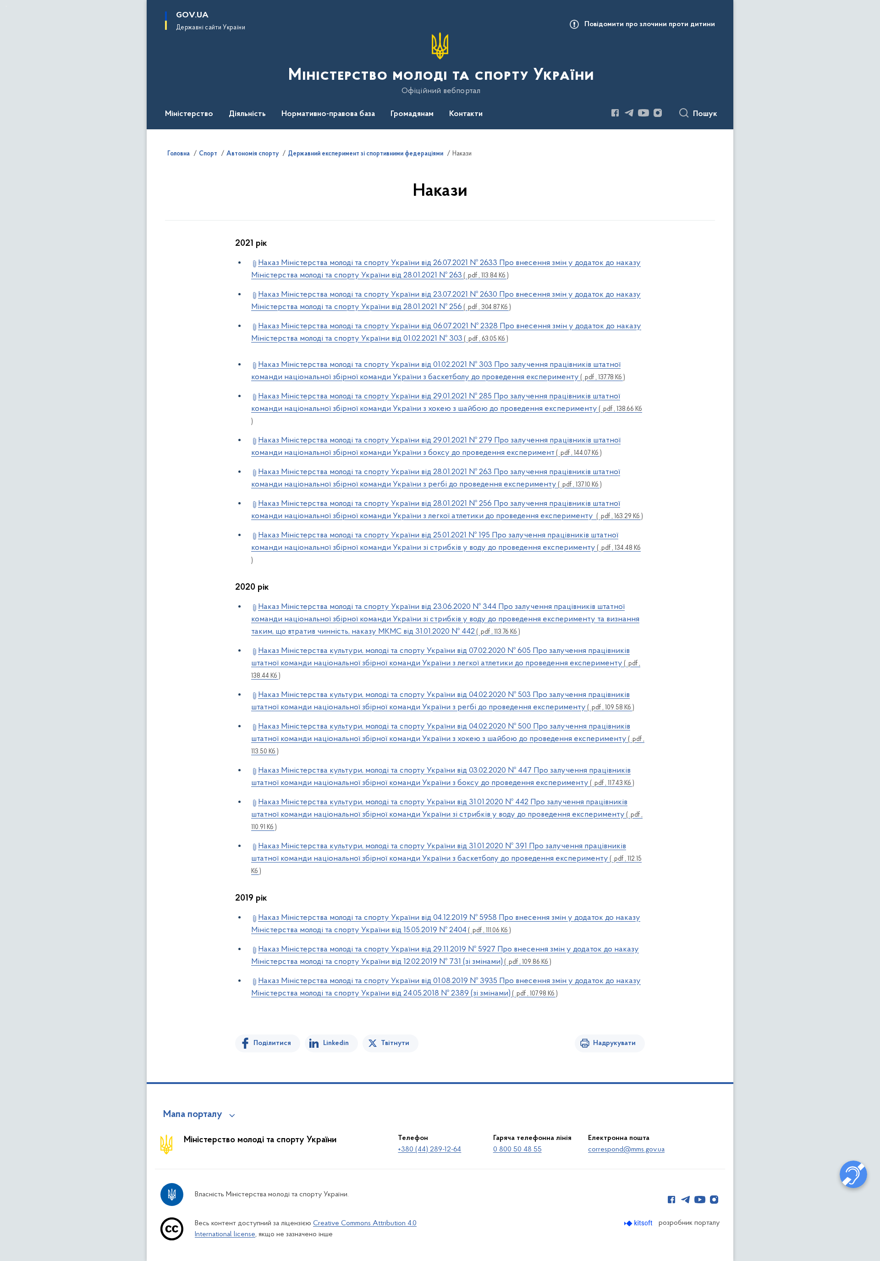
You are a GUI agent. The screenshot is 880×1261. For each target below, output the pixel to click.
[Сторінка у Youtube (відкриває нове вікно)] (643, 112)
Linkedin (336, 1043)
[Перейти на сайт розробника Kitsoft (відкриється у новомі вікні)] (639, 1223)
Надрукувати (614, 1043)
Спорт (208, 154)
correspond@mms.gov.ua (626, 1149)
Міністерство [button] (189, 114)
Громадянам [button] (412, 114)
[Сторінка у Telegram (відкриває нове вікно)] (629, 112)
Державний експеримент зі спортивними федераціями (365, 154)
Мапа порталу (192, 1115)
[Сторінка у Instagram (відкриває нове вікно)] (657, 112)
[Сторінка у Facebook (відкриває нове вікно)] (615, 112)
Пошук (705, 114)
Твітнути (395, 1043)
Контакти (466, 114)
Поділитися (272, 1043)
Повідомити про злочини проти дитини (649, 24)
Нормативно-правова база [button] (328, 114)
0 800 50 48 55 (517, 1149)
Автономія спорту (252, 154)
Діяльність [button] (247, 114)
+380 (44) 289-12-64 (429, 1149)
